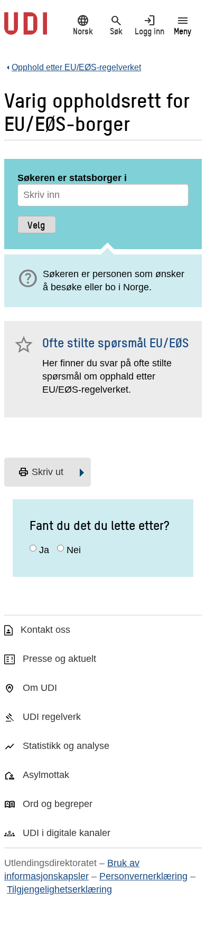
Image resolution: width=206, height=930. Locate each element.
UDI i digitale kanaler (66, 833)
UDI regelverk (52, 716)
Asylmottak (46, 775)
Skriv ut (40, 472)
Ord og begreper (57, 804)
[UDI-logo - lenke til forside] (25, 29)
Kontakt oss (45, 629)
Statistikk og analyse (66, 746)
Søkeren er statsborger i (72, 178)
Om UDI (40, 687)
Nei (74, 550)
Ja (44, 550)
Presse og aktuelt (59, 658)
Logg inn (149, 24)
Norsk (83, 24)
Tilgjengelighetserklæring (59, 889)
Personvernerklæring (143, 876)
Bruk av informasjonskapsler (71, 869)
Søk (116, 24)
